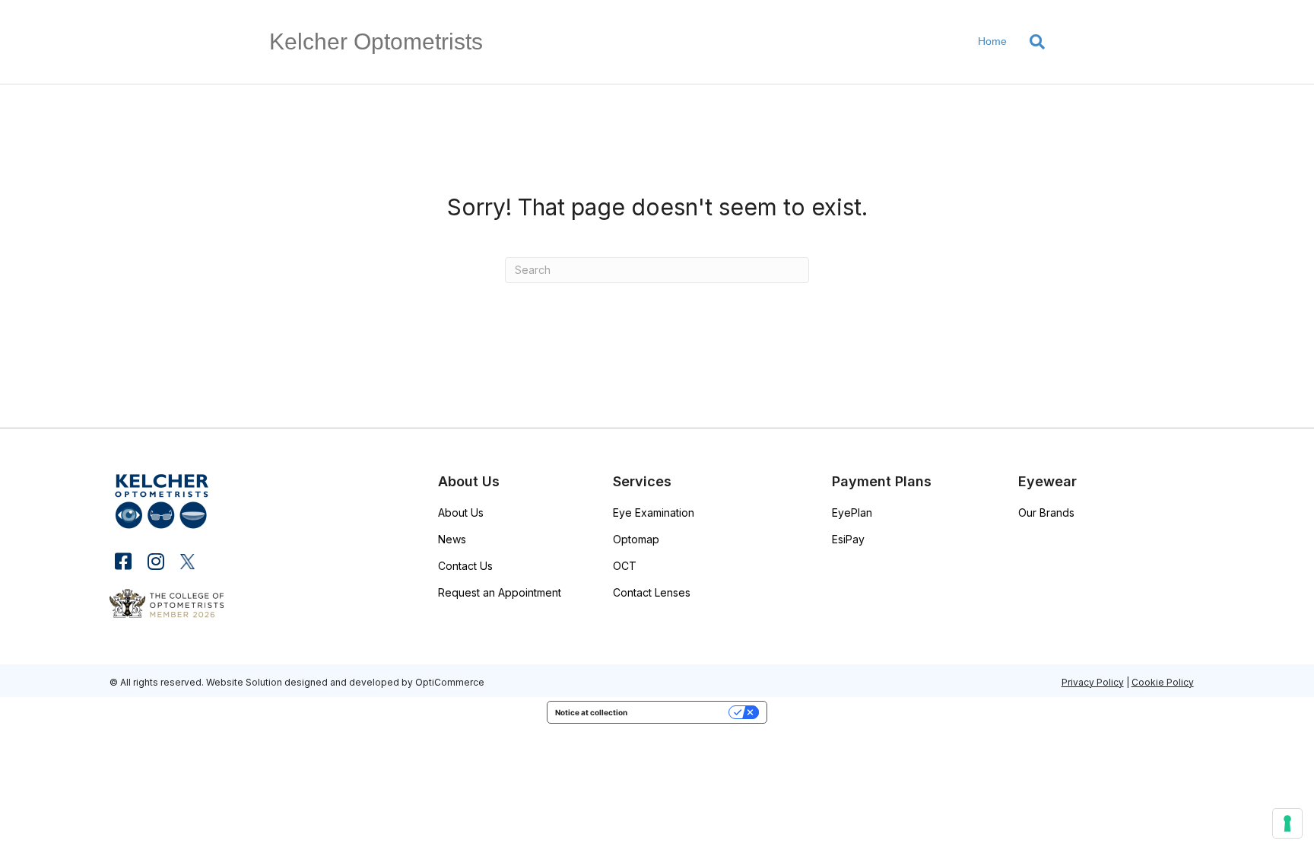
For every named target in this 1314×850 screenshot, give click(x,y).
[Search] (1031, 41)
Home (992, 41)
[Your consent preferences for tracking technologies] (1287, 823)
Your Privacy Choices (682, 712)
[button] (122, 561)
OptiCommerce (449, 682)
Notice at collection (591, 712)
